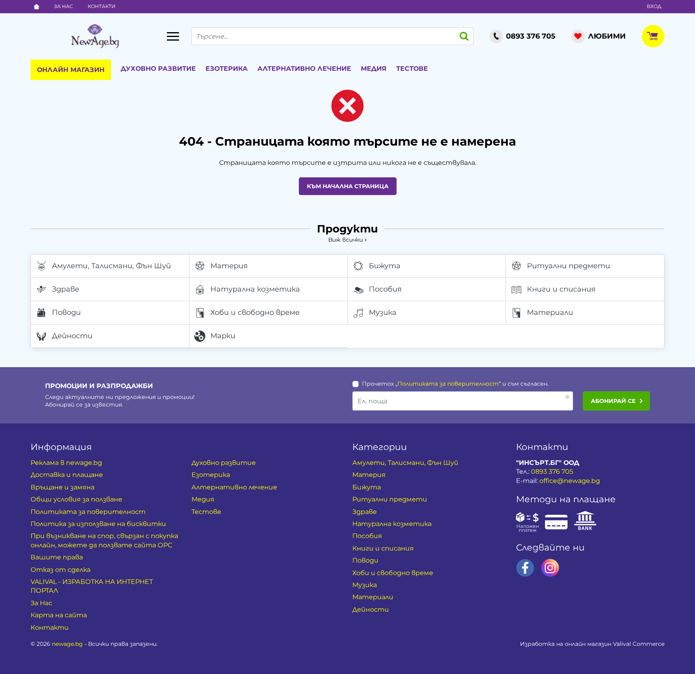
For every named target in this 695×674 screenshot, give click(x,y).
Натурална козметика (255, 289)
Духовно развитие (158, 68)
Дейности (72, 335)
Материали (550, 312)
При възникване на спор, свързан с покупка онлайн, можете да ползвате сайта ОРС (104, 540)
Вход (654, 6)
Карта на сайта (59, 615)
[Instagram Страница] (550, 568)
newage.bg (67, 643)
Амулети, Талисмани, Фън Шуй (111, 265)
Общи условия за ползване (76, 499)
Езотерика (227, 68)
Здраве (65, 289)
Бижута (385, 265)
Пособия (385, 289)
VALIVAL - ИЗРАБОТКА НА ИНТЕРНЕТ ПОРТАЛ (92, 586)
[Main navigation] (173, 36)
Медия (374, 68)
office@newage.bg (569, 481)
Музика (383, 312)
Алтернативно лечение (304, 68)
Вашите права (57, 557)
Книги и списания (561, 289)
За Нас (63, 6)
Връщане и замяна (63, 487)
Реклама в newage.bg (66, 462)
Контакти (101, 6)
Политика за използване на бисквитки (98, 524)
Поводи (66, 312)
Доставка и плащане (67, 475)
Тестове (412, 68)
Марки (222, 335)
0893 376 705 (552, 471)
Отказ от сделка (60, 569)
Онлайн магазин (71, 70)
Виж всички (345, 239)
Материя (229, 265)
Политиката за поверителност (448, 383)
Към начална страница (348, 186)
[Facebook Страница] (525, 568)
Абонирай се (613, 401)
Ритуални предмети (568, 265)
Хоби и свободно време (255, 312)
